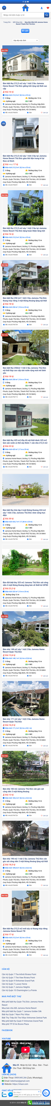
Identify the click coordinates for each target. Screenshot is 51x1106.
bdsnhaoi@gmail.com (20, 1081)
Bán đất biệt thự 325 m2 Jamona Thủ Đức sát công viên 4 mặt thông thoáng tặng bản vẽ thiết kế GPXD (25, 583)
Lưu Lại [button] (45, 112)
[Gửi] (46, 14)
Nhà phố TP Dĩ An (9, 1024)
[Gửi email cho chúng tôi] (25, 2)
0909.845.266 (20, 1078)
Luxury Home (21, 984)
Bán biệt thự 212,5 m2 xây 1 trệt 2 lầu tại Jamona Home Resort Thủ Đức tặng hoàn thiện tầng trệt (25, 229)
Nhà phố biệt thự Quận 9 (12, 1021)
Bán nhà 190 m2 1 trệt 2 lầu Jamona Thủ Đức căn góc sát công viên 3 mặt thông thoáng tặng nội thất (25, 860)
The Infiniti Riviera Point (25, 974)
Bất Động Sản (17, 22)
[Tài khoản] (41, 8)
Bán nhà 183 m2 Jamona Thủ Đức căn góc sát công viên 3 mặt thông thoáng (23, 790)
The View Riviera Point (25, 977)
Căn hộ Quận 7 (8, 974)
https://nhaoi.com (20, 1084)
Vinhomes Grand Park (24, 981)
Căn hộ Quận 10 (9, 990)
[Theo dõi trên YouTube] (28, 2)
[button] (4, 8)
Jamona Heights (22, 987)
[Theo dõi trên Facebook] (23, 2)
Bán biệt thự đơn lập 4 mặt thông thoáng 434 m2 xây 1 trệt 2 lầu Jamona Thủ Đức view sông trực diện (24, 512)
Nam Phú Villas (22, 1014)
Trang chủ (7, 22)
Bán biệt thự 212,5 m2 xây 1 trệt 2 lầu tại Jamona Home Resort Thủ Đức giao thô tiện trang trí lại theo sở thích (25, 158)
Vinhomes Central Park (37, 1018)
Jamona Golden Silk (32, 1011)
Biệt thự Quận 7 (8, 1014)
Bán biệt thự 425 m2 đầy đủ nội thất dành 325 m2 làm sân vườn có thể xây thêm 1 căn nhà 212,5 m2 (25, 441)
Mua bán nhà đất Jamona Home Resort (19, 1008)
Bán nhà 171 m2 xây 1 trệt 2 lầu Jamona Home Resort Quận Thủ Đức (24, 720)
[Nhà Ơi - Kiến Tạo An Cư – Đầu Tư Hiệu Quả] (25, 8)
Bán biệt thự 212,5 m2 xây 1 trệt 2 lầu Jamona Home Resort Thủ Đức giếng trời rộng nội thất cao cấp (25, 86)
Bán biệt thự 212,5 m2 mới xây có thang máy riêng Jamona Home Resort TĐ (25, 929)
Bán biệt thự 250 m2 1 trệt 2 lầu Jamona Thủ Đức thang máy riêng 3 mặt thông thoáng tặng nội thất (25, 299)
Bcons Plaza (23, 1024)
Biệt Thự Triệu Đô (9, 1018)
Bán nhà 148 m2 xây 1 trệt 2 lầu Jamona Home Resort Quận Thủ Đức (24, 650)
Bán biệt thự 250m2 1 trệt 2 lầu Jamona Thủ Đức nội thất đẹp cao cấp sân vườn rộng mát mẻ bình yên (24, 370)
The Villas (22, 1018)
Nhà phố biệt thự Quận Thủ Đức (16, 1002)
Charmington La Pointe (26, 990)
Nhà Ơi (16, 1065)
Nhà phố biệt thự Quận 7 (12, 1011)
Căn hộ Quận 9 (8, 981)
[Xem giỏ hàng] (48, 8)
